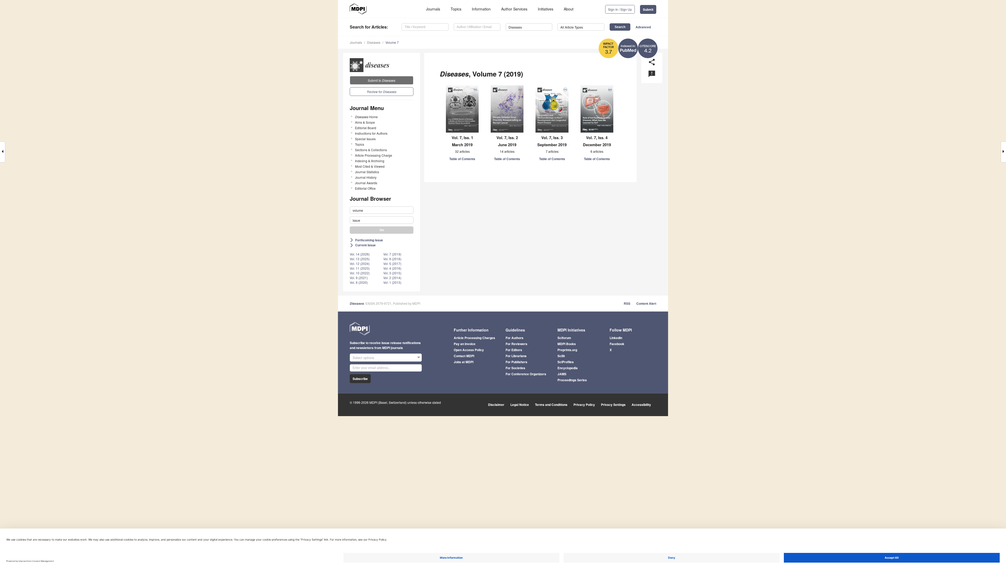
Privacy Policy (584, 404)
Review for (381, 91)
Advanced (643, 27)
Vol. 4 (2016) (392, 268)
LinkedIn (616, 337)
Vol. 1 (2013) (392, 282)
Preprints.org (567, 349)
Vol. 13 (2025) (360, 259)
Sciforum (564, 337)
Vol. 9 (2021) (359, 277)
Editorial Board (365, 128)
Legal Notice (519, 404)
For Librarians (516, 355)
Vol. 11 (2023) (360, 268)
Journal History (365, 177)
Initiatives (545, 9)
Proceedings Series (572, 380)
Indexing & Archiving (369, 161)
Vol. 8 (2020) (359, 282)
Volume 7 (392, 42)
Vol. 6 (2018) (392, 259)
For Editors (514, 349)
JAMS (561, 374)
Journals (433, 9)
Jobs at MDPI (463, 362)
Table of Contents (462, 158)
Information (481, 9)
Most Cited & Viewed (370, 166)
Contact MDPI (464, 355)
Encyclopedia (567, 368)
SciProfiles (565, 362)
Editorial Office (365, 188)
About (568, 9)
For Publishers (516, 362)
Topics (456, 9)
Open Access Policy (469, 349)
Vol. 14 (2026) (360, 254)
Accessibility (641, 404)
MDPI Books (566, 343)
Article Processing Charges (474, 337)
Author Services (514, 9)
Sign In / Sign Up (620, 9)
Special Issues (365, 139)
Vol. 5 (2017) (392, 263)
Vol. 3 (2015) (392, 273)
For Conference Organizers (526, 374)
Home (366, 117)
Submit (648, 9)
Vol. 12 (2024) (360, 263)
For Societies (515, 368)
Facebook (617, 343)
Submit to (381, 80)
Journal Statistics (367, 172)
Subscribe (360, 378)
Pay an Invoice (464, 343)
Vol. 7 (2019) (392, 254)
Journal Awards (366, 183)
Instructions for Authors (371, 133)
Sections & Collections (371, 150)
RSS (627, 303)
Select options (363, 357)
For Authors (514, 337)
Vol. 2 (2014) (392, 277)
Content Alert (646, 303)
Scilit (561, 355)
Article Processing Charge (373, 155)
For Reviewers (516, 343)
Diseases (373, 42)
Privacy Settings (613, 404)
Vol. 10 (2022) (360, 273)
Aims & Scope (365, 122)
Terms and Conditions (551, 404)
